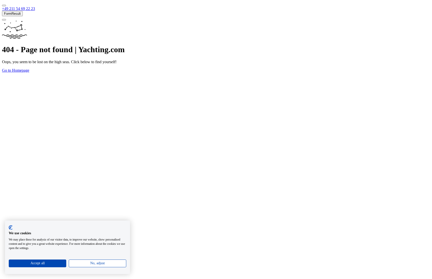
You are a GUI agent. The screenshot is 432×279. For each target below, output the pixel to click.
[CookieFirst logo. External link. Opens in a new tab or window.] (10, 227)
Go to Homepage (15, 70)
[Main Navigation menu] (4, 5)
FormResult (12, 13)
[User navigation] (4, 19)
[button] (18, 8)
